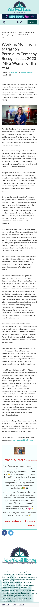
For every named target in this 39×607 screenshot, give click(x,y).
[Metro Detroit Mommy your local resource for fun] (19, 6)
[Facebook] (18, 22)
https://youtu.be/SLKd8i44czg (22, 440)
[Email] (11, 533)
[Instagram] (21, 22)
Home (4, 32)
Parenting (14, 73)
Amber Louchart (26, 73)
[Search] (4, 22)
